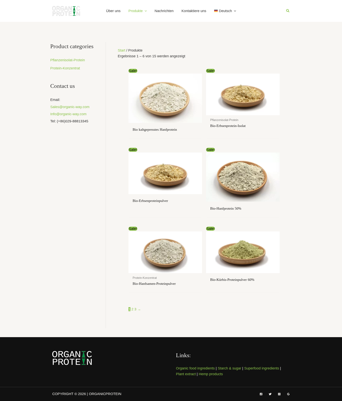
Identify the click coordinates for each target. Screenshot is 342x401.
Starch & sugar (229, 368)
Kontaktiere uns (193, 11)
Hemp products (211, 374)
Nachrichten (164, 11)
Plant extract (186, 374)
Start (121, 50)
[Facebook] (261, 394)
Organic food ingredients (195, 368)
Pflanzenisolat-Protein (67, 60)
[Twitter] (270, 394)
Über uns (113, 11)
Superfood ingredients (261, 368)
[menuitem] (225, 11)
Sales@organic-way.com (69, 107)
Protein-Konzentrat (65, 68)
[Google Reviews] (288, 394)
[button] (145, 11)
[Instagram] (279, 394)
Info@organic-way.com (68, 114)
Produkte (135, 11)
